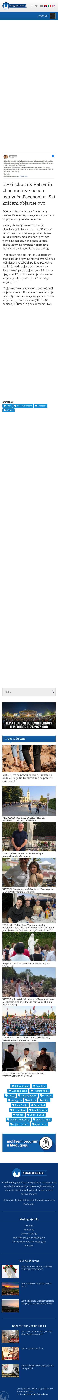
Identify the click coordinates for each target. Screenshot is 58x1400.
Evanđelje (40, 1085)
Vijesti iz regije (43, 1119)
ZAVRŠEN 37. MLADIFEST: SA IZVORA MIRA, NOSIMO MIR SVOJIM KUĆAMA (26, 1039)
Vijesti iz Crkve (37, 1114)
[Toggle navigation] (53, 16)
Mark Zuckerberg (24, 405)
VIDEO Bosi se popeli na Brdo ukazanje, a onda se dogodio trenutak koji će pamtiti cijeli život (27, 778)
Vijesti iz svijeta (21, 1124)
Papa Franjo (21, 1105)
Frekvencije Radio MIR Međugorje (29, 1241)
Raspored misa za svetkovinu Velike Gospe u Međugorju (26, 965)
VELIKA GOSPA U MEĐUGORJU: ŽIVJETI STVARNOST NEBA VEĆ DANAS (23, 819)
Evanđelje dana (19, 1090)
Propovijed (39, 1105)
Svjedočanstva (39, 1109)
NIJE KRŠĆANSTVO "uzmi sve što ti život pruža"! (37, 1367)
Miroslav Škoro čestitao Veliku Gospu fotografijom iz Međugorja (22, 855)
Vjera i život (41, 1124)
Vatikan (19, 1114)
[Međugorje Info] (14, 5)
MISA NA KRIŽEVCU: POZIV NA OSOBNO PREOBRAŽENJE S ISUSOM (23, 1075)
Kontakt (29, 1245)
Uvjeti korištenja (29, 1233)
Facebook (42, 405)
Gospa (11, 1095)
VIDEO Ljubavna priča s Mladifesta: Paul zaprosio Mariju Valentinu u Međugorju (28, 890)
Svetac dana (19, 1109)
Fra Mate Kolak (41, 1090)
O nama (29, 1225)
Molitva (32, 1100)
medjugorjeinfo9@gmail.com (36, 1394)
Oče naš (9, 410)
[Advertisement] (29, 54)
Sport (8, 405)
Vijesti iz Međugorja (19, 1119)
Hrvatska (47, 1095)
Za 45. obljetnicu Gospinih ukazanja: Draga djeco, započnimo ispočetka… (37, 1302)
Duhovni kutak (22, 1085)
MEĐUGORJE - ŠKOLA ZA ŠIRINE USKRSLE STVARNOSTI (36, 1268)
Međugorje (16, 1100)
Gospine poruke (28, 1095)
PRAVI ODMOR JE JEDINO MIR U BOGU (36, 1285)
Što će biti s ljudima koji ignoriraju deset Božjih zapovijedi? (36, 1333)
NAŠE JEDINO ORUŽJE (32, 1348)
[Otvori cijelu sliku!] (29, 165)
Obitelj (45, 1100)
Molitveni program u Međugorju (29, 1237)
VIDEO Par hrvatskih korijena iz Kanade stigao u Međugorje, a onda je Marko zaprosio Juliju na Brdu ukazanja (28, 1002)
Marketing (29, 1229)
